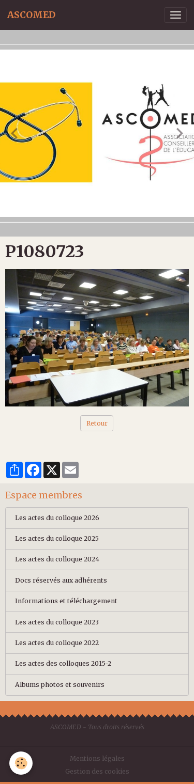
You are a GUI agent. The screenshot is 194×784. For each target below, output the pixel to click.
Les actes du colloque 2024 (57, 559)
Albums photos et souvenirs (60, 684)
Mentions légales (97, 758)
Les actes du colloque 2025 (57, 538)
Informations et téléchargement (66, 601)
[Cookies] (21, 763)
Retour (97, 423)
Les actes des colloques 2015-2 (63, 663)
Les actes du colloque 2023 (57, 622)
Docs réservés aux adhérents (61, 580)
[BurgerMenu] (175, 15)
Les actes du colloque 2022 (57, 643)
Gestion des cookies (97, 771)
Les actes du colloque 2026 (57, 518)
